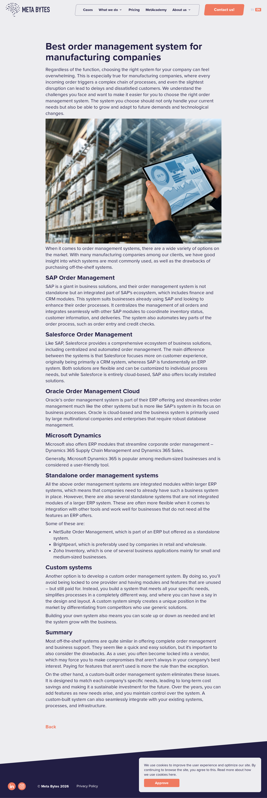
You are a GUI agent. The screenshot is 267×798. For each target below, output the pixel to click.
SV (252, 9)
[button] (111, 10)
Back (51, 727)
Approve (161, 783)
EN (258, 9)
